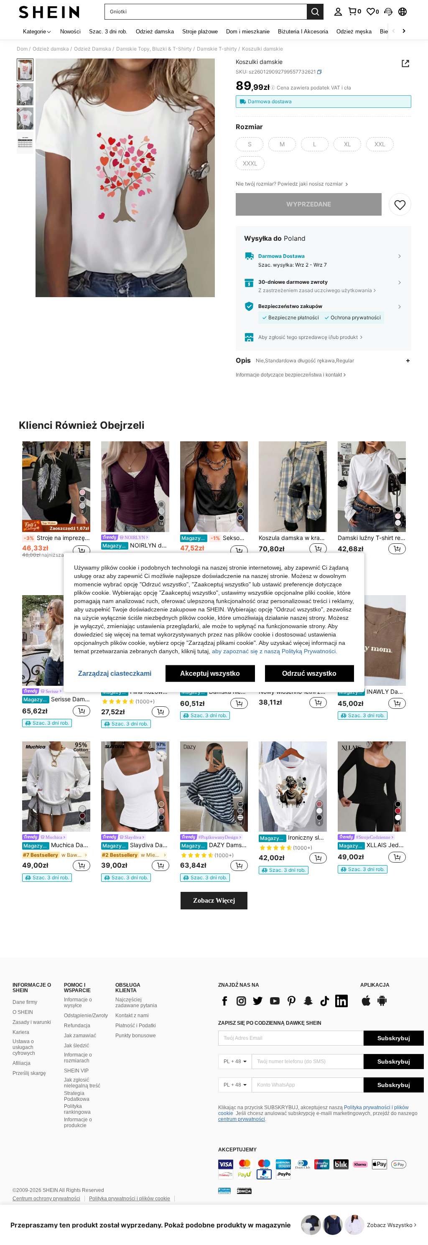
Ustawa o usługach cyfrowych (24, 1047)
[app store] (366, 1005)
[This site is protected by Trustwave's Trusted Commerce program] (224, 1191)
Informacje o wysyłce (78, 1002)
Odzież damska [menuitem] (155, 31)
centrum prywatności (241, 1119)
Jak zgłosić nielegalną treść (82, 1083)
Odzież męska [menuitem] (354, 31)
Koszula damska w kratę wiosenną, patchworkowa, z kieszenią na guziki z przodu (293, 538)
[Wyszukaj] (315, 12)
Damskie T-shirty (217, 49)
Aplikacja (375, 985)
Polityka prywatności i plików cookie (129, 1199)
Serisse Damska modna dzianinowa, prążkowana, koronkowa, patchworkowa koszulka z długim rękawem (56, 699)
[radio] (249, 144)
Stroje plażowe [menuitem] (200, 31)
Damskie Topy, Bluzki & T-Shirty (154, 49)
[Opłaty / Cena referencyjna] (272, 88)
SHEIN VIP (76, 1071)
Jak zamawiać (80, 1036)
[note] (56, 526)
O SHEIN (23, 1012)
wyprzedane (308, 204)
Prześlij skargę (29, 1073)
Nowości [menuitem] (70, 31)
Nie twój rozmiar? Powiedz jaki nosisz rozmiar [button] (290, 184)
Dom (22, 49)
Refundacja (77, 1026)
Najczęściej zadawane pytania (136, 1002)
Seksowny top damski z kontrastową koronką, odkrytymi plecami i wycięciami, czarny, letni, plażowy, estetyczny (214, 538)
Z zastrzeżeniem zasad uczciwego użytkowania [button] (315, 290)
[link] (354, 11)
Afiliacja (22, 1063)
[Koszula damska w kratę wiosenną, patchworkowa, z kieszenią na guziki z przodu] (293, 486)
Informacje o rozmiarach (78, 1058)
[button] (388, 12)
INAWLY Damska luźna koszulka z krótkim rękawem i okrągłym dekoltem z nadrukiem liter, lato (372, 691)
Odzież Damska (92, 49)
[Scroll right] (404, 31)
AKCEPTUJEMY (237, 1150)
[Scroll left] (394, 31)
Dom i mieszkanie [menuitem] (248, 31)
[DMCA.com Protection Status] (244, 1191)
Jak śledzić (76, 1046)
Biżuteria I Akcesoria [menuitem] (303, 31)
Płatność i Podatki (135, 1026)
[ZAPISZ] (400, 204)
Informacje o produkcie (78, 1122)
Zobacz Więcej (214, 900)
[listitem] (56, 507)
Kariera (21, 1032)
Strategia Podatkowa (76, 1096)
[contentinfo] (321, 1169)
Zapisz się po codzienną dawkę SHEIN (269, 1023)
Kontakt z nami (132, 1015)
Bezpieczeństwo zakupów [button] (290, 306)
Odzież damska (51, 49)
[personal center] (338, 12)
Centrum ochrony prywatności (46, 1199)
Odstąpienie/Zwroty (86, 1015)
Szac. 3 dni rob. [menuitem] (108, 31)
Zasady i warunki (32, 1022)
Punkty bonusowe (135, 1036)
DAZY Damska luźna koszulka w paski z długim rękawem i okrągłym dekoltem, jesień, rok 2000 (214, 845)
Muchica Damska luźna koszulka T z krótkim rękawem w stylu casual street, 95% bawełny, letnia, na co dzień (56, 845)
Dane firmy (25, 1002)
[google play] (382, 1005)
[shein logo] (49, 11)
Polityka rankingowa (77, 1109)
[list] (285, 1001)
